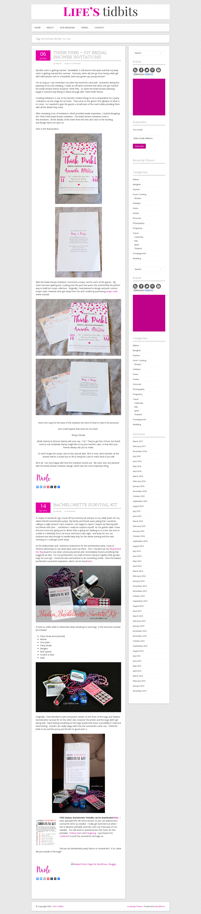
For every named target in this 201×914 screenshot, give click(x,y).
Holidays (137, 203)
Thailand (138, 248)
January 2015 (138, 531)
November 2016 (140, 451)
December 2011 (140, 691)
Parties (136, 213)
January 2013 (138, 626)
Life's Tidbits (58, 906)
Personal (137, 218)
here (90, 561)
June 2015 (137, 516)
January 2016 (138, 486)
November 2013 (140, 591)
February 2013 (139, 621)
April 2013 (137, 611)
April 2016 (137, 471)
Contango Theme (134, 906)
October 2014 (139, 536)
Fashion (136, 189)
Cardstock (64, 836)
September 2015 (140, 501)
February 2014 (139, 576)
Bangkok (137, 184)
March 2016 (138, 476)
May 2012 (137, 666)
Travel (84, 27)
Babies (136, 179)
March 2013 (138, 616)
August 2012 (138, 651)
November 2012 (140, 636)
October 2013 (139, 596)
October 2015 (139, 496)
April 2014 (137, 566)
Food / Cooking (139, 194)
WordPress (160, 906)
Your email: (138, 129)
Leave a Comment (72, 63)
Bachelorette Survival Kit (85, 504)
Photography (138, 223)
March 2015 (138, 521)
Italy (136, 240)
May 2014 (137, 561)
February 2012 (139, 681)
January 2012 (138, 686)
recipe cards (112, 291)
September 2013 (140, 601)
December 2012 (140, 631)
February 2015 (139, 526)
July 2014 (137, 551)
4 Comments (69, 511)
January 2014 (138, 581)
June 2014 (137, 556)
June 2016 (137, 461)
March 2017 (138, 441)
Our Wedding (67, 27)
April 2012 (137, 671)
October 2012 (139, 641)
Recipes (137, 198)
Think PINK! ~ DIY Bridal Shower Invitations (80, 54)
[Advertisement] (155, 97)
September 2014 (140, 541)
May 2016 (137, 466)
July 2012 (137, 656)
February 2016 (139, 481)
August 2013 (138, 606)
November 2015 (140, 491)
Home (37, 27)
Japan (136, 244)
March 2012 (138, 676)
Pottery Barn (75, 833)
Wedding (137, 258)
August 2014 (138, 546)
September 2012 (140, 646)
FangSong (91, 833)
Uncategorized (139, 253)
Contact (99, 27)
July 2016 (137, 456)
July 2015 (137, 511)
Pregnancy (137, 228)
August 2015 (138, 506)
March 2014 (138, 571)
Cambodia (138, 237)
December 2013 (140, 586)
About (50, 27)
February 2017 (139, 446)
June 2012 (137, 661)
